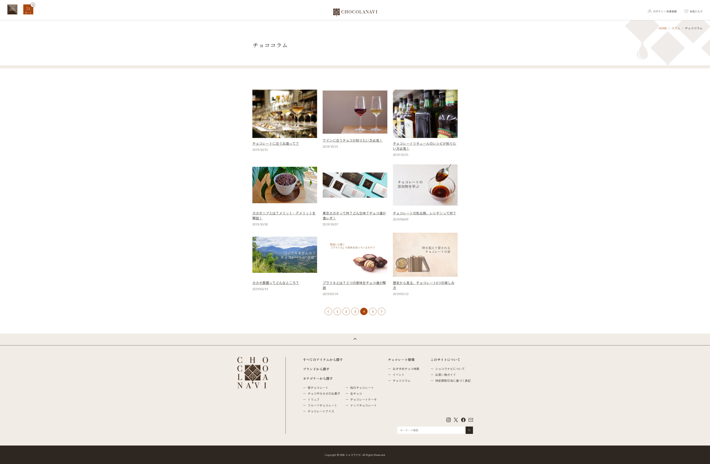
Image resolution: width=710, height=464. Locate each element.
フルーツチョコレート (322, 405)
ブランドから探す (316, 368)
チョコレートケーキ (363, 399)
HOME (663, 28)
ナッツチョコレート (363, 405)
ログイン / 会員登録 (665, 11)
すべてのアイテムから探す (323, 359)
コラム (675, 28)
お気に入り (696, 11)
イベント (399, 374)
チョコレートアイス (321, 411)
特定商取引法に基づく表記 (453, 380)
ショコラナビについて (450, 368)
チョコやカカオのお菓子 (324, 393)
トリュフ (314, 399)
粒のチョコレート (362, 387)
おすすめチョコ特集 (406, 368)
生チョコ (356, 393)
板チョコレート (318, 387)
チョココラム (401, 380)
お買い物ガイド (445, 374)
